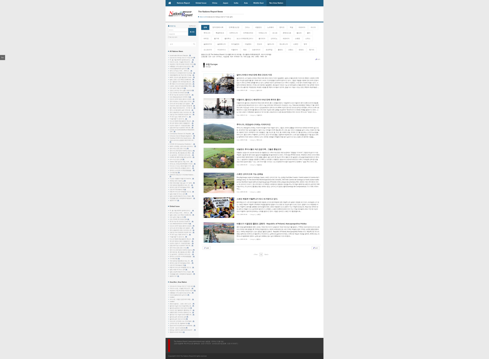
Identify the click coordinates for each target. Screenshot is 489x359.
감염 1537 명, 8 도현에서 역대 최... (181, 127)
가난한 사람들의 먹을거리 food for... (181, 178)
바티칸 (206, 38)
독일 (291, 27)
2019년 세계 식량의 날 (177, 181)
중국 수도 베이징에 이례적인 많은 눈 (181, 150)
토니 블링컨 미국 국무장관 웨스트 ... (181, 81)
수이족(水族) (174, 172)
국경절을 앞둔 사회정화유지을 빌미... (181, 198)
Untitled (172, 297)
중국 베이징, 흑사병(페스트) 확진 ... (181, 153)
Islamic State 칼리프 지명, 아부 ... (180, 161)
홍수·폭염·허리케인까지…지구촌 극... (182, 108)
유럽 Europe (212, 64)
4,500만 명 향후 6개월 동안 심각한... (181, 157)
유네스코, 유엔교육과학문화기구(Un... (182, 164)
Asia (246, 3)
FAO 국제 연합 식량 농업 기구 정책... (181, 183)
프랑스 (290, 50)
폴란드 (280, 50)
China (214, 3)
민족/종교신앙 (234, 27)
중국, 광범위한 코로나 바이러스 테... (181, 112)
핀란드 (301, 50)
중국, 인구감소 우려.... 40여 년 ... (180, 71)
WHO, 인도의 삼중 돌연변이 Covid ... (181, 77)
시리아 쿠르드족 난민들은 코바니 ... (181, 168)
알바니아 (270, 44)
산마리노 (274, 38)
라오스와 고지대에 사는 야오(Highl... (181, 321)
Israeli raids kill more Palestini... (179, 55)
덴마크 (281, 27)
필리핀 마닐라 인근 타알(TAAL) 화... (181, 306)
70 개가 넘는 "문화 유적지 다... (179, 116)
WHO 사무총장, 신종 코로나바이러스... (182, 146)
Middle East (258, 3)
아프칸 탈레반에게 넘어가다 (179, 68)
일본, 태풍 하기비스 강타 (178, 194)
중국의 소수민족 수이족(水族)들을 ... (181, 170)
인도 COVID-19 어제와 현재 (179, 92)
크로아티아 (256, 50)
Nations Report (183, 3)
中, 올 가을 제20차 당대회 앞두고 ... (181, 60)
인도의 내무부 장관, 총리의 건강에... (181, 99)
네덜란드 (258, 27)
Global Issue (201, 3)
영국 (305, 44)
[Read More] (261, 83)
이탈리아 (234, 50)
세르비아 (286, 38)
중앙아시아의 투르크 (176, 332)
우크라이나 (221, 50)
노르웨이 (270, 27)
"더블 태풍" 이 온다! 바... (177, 119)
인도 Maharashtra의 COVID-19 (179, 97)
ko (2, 57)
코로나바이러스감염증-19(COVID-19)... (182, 140)
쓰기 (318, 59)
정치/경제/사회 (217, 27)
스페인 (295, 44)
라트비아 (302, 27)
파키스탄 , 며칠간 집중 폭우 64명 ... (181, 299)
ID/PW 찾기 (192, 26)
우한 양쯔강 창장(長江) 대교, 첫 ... (180, 185)
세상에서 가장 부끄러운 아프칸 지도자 (182, 64)
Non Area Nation (276, 3)
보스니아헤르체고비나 (245, 38)
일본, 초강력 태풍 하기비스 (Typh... (181, 196)
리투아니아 (233, 33)
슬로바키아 (208, 44)
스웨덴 (297, 38)
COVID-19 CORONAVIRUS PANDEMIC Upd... (182, 130)
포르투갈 (269, 50)
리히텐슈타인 (248, 33)
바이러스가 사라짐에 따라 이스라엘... (181, 73)
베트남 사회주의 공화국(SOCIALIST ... (182, 330)
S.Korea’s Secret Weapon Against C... (181, 136)
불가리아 (262, 38)
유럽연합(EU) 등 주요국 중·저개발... (181, 75)
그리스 (247, 27)
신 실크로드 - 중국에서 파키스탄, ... (181, 155)
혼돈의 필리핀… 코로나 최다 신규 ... (181, 304)
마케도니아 (263, 33)
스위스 (307, 38)
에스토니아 (284, 44)
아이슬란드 (235, 44)
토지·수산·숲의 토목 (176, 159)
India (236, 3)
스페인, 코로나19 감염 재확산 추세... (181, 86)
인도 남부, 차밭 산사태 (177, 88)
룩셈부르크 (220, 33)
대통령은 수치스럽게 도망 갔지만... (181, 66)
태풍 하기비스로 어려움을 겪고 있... (181, 191)
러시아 (313, 27)
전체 (205, 27)
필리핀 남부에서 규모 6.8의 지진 (180, 308)
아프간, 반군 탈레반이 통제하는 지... (181, 310)
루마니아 (207, 33)
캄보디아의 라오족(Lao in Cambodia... (182, 325)
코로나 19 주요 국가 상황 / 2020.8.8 (181, 90)
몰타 (308, 33)
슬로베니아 (221, 44)
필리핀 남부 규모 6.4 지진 (178, 319)
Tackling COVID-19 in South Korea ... (181, 138)
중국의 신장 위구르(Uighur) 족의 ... (181, 187)
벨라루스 (228, 38)
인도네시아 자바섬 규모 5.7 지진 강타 (182, 57)
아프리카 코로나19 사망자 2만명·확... (181, 106)
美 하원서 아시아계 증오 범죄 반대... (181, 84)
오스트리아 (208, 50)
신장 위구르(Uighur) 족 (177, 189)
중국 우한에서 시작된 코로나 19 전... (181, 101)
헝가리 (311, 50)
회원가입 (173, 26)
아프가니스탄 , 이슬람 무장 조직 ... (181, 62)
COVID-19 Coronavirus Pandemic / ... (181, 144)
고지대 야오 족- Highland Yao (179, 323)
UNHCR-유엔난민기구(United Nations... (182, 174)
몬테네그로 (287, 33)
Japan (225, 3)
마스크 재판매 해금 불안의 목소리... (181, 121)
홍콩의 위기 (174, 200)
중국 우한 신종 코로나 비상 (178, 148)
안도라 (259, 44)
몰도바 (299, 33)
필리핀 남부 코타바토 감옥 (178, 317)
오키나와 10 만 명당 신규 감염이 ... (181, 103)
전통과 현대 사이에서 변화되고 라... (181, 312)
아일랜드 (248, 44)
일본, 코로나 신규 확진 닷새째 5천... (181, 79)
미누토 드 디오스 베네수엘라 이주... (181, 166)
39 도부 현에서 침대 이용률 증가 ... (181, 123)
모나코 (274, 33)
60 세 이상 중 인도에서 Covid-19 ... (181, 95)
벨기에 (216, 38)
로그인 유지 (173, 37)
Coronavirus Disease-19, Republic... (181, 133)
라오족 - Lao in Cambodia (178, 328)
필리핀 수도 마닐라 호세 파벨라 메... (181, 314)
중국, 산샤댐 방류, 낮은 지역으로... (181, 110)
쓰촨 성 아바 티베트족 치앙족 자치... (181, 114)
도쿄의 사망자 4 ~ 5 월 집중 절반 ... (181, 125)
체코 (245, 50)
